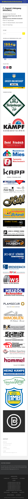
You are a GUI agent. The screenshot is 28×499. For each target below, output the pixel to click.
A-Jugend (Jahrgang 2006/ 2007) (14, 482)
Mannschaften (14, 476)
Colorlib (13, 497)
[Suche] (23, 33)
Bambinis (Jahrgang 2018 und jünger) (14, 490)
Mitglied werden (10, 495)
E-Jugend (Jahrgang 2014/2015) (14, 487)
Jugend (14, 480)
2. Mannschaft (15, 478)
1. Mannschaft (6, 478)
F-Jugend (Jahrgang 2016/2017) (14, 489)
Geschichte (22, 492)
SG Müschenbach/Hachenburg (12, 1)
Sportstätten (7, 492)
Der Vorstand (14, 492)
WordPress (22, 497)
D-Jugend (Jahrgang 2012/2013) (14, 486)
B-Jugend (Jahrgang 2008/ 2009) (14, 483)
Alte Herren (22, 478)
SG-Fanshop (18, 495)
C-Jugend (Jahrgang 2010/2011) (14, 485)
